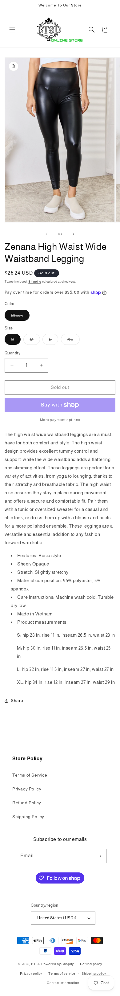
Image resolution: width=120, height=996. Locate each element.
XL (73, 341)
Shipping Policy (28, 816)
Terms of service (61, 973)
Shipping (34, 281)
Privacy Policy (26, 788)
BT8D (36, 964)
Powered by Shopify (57, 964)
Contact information (63, 983)
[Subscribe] (99, 856)
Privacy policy (31, 973)
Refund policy (91, 964)
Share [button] (17, 700)
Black (20, 316)
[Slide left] (46, 234)
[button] (12, 29)
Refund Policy (26, 802)
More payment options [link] (60, 420)
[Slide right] (73, 234)
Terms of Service (29, 775)
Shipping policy (94, 973)
